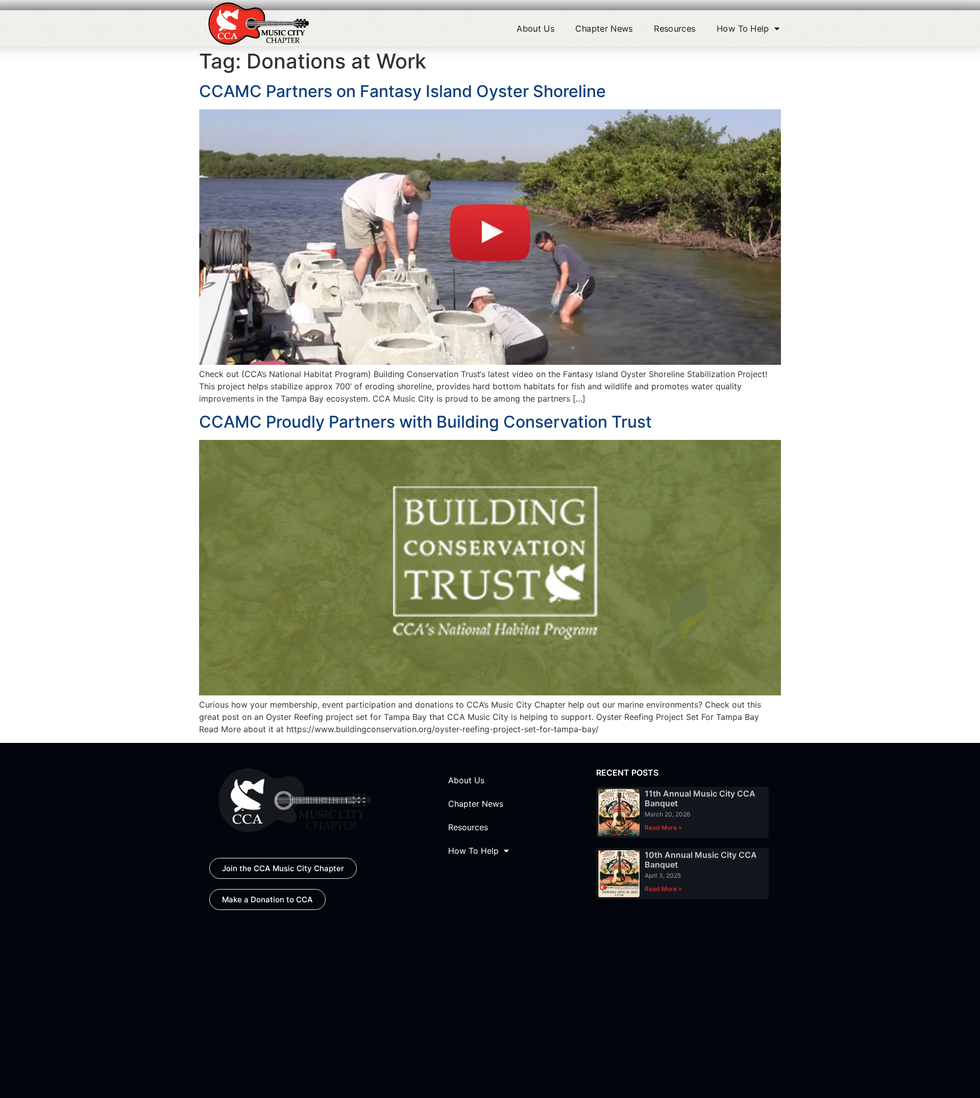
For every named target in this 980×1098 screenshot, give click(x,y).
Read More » (663, 827)
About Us (535, 28)
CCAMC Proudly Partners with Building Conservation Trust (425, 422)
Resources (674, 28)
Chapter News (603, 28)
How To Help (743, 28)
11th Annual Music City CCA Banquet (700, 798)
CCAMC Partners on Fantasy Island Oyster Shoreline (402, 91)
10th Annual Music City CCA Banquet (701, 860)
